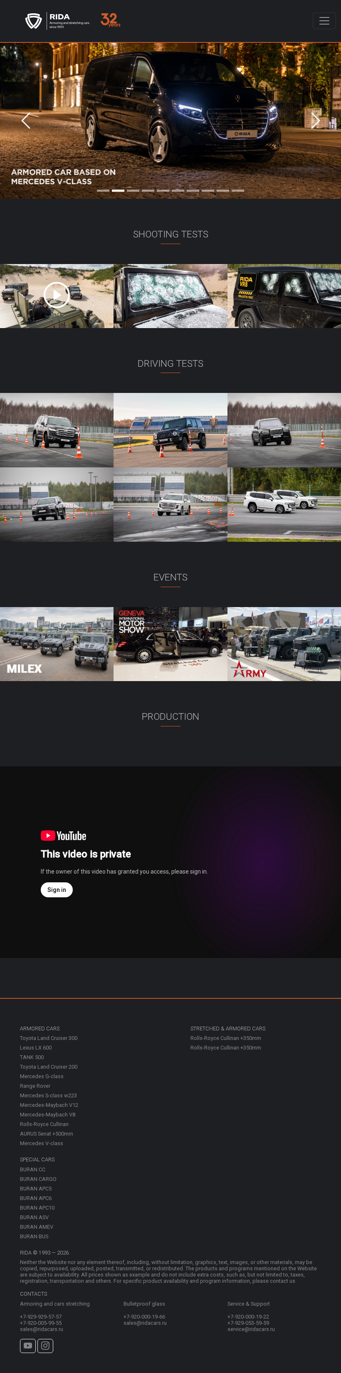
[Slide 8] (208, 188)
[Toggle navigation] (324, 20)
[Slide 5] (163, 188)
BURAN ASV (34, 1217)
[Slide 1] (103, 188)
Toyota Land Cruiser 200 (48, 1067)
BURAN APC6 (36, 1198)
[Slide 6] (178, 188)
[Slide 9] (223, 188)
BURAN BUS (34, 1236)
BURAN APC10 (37, 1208)
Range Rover (35, 1086)
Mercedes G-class (42, 1076)
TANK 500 (32, 1057)
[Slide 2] (118, 188)
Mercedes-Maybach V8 (47, 1114)
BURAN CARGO (38, 1179)
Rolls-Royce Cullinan (44, 1124)
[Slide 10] (238, 188)
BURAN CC (32, 1169)
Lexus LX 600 (36, 1048)
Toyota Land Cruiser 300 (48, 1038)
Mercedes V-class (41, 1143)
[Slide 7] (193, 188)
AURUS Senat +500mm (46, 1134)
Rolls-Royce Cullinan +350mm (225, 1038)
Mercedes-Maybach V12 (49, 1105)
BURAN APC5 (36, 1188)
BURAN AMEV (36, 1227)
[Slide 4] (148, 188)
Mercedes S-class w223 (48, 1095)
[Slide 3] (133, 188)
